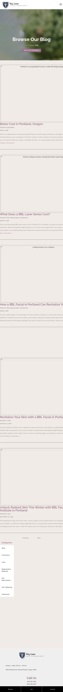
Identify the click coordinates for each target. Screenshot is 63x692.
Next (39, 538)
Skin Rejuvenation (13, 218)
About (32, 45)
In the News (6, 555)
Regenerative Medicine (6, 570)
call (31, 689)
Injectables (10, 127)
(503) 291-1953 (31, 681)
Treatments (24, 218)
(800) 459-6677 (31, 684)
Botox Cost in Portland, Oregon (21, 124)
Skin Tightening (7, 587)
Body (3, 548)
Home (27, 45)
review (10, 689)
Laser (9, 420)
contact (52, 689)
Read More (11, 143)
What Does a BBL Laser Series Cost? (25, 214)
